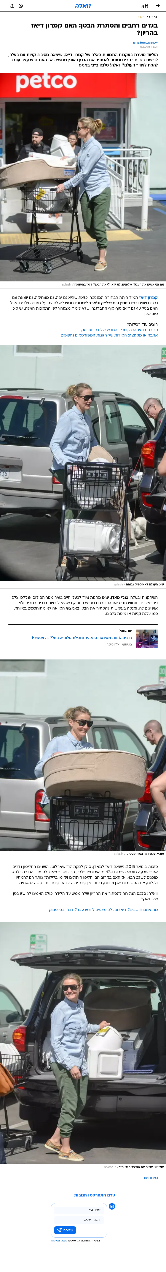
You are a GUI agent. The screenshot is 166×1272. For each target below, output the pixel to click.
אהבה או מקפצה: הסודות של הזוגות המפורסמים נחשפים (109, 335)
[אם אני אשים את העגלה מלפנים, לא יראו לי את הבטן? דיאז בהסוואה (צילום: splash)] (83, 181)
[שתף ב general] (12, 5)
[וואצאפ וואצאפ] (21, 6)
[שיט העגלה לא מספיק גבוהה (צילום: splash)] (83, 467)
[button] (145, 6)
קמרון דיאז (151, 1178)
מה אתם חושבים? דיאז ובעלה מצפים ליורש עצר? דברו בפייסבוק (103, 910)
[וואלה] (83, 6)
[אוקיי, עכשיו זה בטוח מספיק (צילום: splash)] (83, 758)
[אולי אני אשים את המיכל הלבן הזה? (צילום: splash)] (83, 1046)
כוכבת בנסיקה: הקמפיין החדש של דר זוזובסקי (119, 330)
